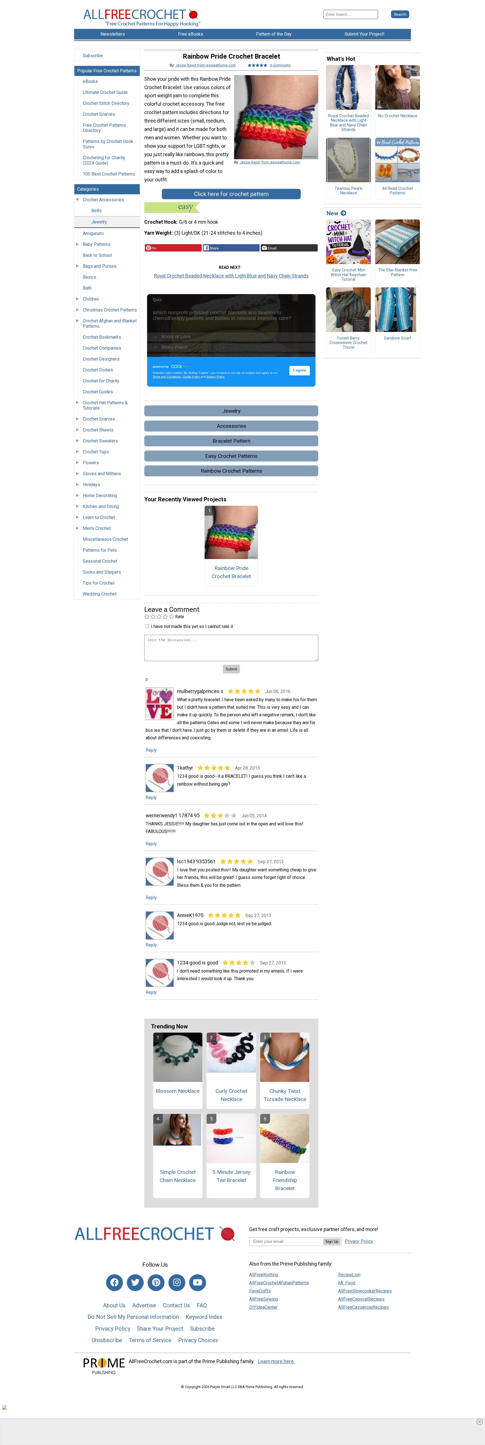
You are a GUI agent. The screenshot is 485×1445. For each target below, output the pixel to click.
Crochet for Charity (101, 381)
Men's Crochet (97, 528)
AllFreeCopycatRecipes (361, 1299)
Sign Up (331, 1241)
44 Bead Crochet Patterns (397, 191)
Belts (96, 210)
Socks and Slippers (102, 572)
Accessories (231, 426)
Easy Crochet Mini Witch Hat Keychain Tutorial (348, 275)
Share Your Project (160, 1328)
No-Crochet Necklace (397, 116)
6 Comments (280, 65)
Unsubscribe (107, 1340)
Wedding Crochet (99, 594)
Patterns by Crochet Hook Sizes (108, 144)
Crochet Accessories (103, 199)
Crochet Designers (101, 359)
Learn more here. (276, 1361)
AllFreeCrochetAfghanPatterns (279, 1282)
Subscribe (93, 55)
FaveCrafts (260, 1291)
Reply (151, 750)
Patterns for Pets (100, 550)
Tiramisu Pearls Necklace (349, 191)
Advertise (144, 1305)
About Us (114, 1305)
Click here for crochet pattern (231, 194)
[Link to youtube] (197, 1282)
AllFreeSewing (263, 1299)
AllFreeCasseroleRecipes (363, 1307)
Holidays (91, 484)
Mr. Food (346, 1282)
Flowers (91, 462)
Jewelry (99, 222)
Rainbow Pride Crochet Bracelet (231, 572)
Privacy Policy (112, 1328)
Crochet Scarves (99, 114)
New (332, 213)
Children (91, 299)
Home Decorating (100, 495)
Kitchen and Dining (101, 506)
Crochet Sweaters (100, 441)
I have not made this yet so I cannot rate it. (192, 626)
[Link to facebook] (114, 1282)
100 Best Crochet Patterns (109, 174)
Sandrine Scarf (397, 338)
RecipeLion (349, 1274)
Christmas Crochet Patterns (110, 310)
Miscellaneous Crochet (105, 539)
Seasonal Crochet (100, 561)
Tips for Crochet (99, 583)
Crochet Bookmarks (102, 337)
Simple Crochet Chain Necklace (178, 1176)
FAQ (202, 1305)
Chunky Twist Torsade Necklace (285, 1095)
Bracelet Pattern (231, 441)
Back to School (97, 255)
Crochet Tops (96, 451)
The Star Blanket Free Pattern (397, 272)
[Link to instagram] (176, 1282)
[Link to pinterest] (156, 1282)
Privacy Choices (198, 1340)
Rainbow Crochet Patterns (231, 471)
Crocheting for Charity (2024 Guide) (104, 160)
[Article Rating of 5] (257, 65)
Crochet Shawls (98, 430)
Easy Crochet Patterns (231, 456)
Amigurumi (93, 233)
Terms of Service (150, 1340)
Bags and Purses (99, 266)
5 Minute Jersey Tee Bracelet (231, 1176)
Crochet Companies (102, 348)
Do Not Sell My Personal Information (133, 1317)
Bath (87, 288)
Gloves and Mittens (102, 473)
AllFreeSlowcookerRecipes (365, 1291)
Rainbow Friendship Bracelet (285, 1180)
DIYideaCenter (263, 1307)
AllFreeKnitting (263, 1274)
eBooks (90, 81)
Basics (89, 277)
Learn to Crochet (99, 517)
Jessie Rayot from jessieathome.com (205, 65)
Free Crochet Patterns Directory (104, 128)
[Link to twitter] (135, 1282)
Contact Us (176, 1305)
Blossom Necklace (178, 1091)
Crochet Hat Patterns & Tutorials (105, 405)
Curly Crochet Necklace (231, 1095)
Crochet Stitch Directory (106, 103)
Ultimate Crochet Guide (105, 92)
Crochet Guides (98, 391)
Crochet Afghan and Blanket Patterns (110, 323)
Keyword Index (204, 1317)
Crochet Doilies (98, 370)
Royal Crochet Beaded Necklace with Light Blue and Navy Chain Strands (231, 276)
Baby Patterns (97, 244)
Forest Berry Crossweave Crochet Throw (348, 343)
